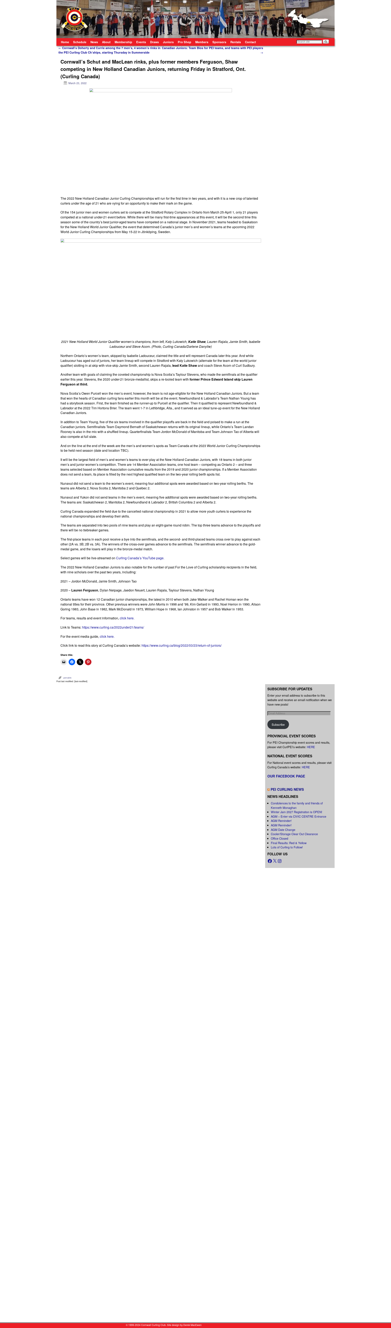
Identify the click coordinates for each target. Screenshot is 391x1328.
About (106, 42)
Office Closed (279, 838)
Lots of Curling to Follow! (287, 847)
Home (65, 42)
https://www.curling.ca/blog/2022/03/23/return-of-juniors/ (182, 645)
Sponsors (219, 42)
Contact (250, 42)
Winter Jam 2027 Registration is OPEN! (296, 812)
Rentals (235, 42)
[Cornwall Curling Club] (195, 19)
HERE (311, 747)
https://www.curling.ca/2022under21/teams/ (113, 627)
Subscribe (278, 724)
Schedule (79, 42)
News (94, 42)
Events (141, 42)
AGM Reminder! (281, 820)
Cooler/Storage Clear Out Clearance (294, 834)
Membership (123, 42)
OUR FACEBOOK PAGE (286, 776)
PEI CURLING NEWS (287, 789)
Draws (154, 42)
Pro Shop (184, 42)
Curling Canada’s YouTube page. (140, 558)
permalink (67, 677)
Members (201, 42)
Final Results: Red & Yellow (288, 843)
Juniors (168, 42)
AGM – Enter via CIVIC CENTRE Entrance (298, 816)
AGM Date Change (283, 829)
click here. (126, 618)
